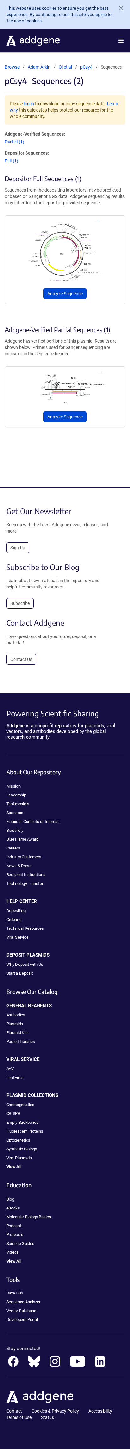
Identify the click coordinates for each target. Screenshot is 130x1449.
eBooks (13, 1208)
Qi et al (66, 67)
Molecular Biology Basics (28, 1217)
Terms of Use (19, 1417)
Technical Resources (25, 928)
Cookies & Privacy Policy (55, 1411)
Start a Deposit (19, 973)
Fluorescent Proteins (24, 1131)
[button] (121, 41)
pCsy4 (86, 67)
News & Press (19, 865)
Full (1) (11, 160)
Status (47, 1417)
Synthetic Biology (21, 1149)
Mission (13, 786)
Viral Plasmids (19, 1157)
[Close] (118, 8)
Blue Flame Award (22, 839)
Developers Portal (22, 1319)
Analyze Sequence (65, 293)
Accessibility (100, 1411)
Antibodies (15, 1015)
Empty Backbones (22, 1122)
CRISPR (13, 1113)
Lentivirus (15, 1077)
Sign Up (17, 547)
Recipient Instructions (25, 874)
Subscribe (20, 603)
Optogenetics (18, 1140)
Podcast (13, 1225)
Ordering (13, 919)
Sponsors (14, 812)
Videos (12, 1252)
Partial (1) (14, 141)
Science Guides (20, 1243)
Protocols (14, 1234)
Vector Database (21, 1310)
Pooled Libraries (20, 1041)
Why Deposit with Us (24, 964)
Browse (12, 67)
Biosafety (14, 830)
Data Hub (14, 1293)
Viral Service (17, 937)
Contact (14, 1411)
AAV (10, 1068)
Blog (10, 1199)
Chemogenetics (20, 1104)
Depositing (16, 910)
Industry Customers (23, 857)
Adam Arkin (39, 67)
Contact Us (21, 659)
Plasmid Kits (17, 1032)
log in (29, 103)
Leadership (16, 795)
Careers (13, 848)
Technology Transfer (24, 883)
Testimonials (17, 803)
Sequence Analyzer (23, 1302)
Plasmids (14, 1023)
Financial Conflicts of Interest (32, 821)
